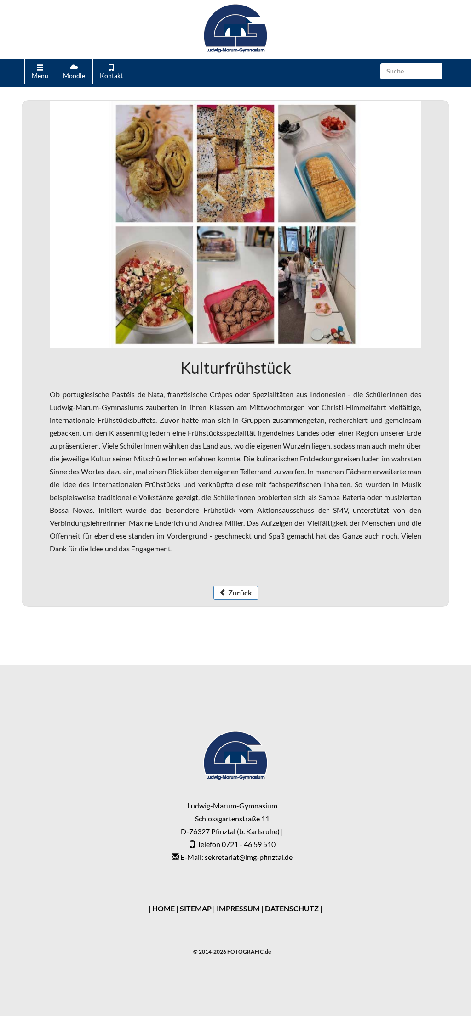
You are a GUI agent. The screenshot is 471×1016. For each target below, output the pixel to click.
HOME (163, 908)
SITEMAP (196, 908)
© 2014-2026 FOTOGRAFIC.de (232, 951)
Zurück (239, 592)
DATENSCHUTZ (292, 908)
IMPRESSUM (238, 908)
